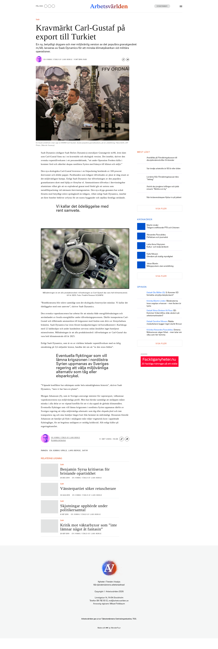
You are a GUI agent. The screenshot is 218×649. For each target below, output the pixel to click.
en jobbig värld (58, 450)
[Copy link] (123, 59)
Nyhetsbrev (162, 6)
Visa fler (161, 209)
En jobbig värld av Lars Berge (58, 59)
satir (85, 450)
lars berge (74, 450)
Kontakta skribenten (58, 440)
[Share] (127, 59)
